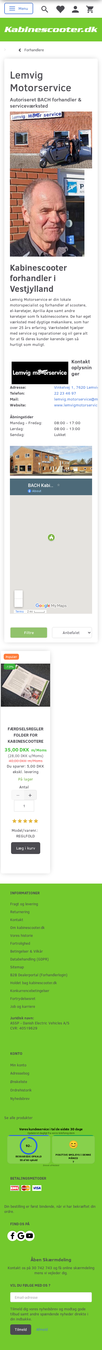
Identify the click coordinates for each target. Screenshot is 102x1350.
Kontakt (16, 919)
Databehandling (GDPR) (29, 959)
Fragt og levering (24, 903)
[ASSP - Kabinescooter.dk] (51, 29)
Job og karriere (22, 1006)
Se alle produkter (18, 1117)
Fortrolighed (20, 943)
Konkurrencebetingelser (29, 990)
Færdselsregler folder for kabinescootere (25, 735)
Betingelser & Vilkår (26, 951)
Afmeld (42, 1329)
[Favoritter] (60, 9)
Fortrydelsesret (22, 998)
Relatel (55, 1165)
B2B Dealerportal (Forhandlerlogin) (38, 974)
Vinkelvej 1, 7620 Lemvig (76, 387)
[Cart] (90, 9)
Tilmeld (21, 1329)
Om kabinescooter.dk (27, 927)
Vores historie (21, 935)
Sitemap (17, 966)
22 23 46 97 (65, 393)
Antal (24, 786)
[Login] (75, 9)
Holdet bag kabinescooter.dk (33, 982)
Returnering (19, 911)
